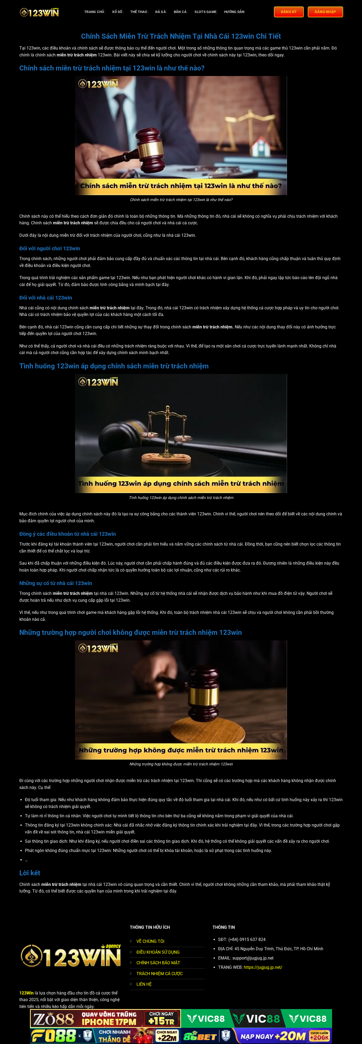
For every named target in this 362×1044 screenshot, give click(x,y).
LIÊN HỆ (144, 984)
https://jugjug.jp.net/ (263, 967)
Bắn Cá (180, 12)
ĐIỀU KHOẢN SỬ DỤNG (158, 952)
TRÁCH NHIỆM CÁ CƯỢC (159, 973)
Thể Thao (138, 12)
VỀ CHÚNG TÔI (150, 941)
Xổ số (117, 12)
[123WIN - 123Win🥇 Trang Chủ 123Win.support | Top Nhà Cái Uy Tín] (45, 12)
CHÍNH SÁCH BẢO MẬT (158, 962)
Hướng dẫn (234, 12)
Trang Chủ (94, 12)
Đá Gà (160, 12)
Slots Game (205, 12)
